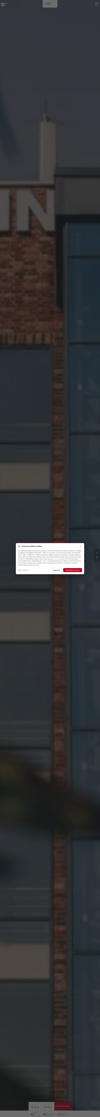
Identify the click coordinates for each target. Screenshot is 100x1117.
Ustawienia (56, 570)
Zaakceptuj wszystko (73, 570)
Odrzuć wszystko (23, 570)
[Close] (80, 546)
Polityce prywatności (41, 555)
